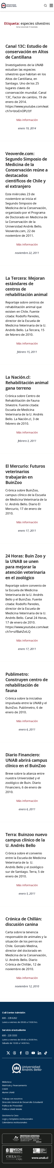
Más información (27, 120)
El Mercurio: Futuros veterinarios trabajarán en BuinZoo (25, 474)
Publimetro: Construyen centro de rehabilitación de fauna (26, 682)
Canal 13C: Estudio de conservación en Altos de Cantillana (26, 51)
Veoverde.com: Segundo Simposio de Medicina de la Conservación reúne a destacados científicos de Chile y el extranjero (26, 170)
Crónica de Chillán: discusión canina (23, 921)
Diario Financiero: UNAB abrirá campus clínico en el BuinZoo (26, 760)
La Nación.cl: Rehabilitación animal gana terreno (26, 382)
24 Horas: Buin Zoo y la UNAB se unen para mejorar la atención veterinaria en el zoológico (25, 567)
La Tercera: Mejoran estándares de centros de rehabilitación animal (26, 286)
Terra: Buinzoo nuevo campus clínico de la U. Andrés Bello (26, 840)
